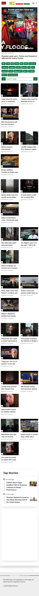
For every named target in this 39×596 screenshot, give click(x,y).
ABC (26, 64)
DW (12, 64)
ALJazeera (32, 64)
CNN (8, 64)
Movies (4, 75)
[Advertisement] (19, 583)
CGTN (16, 64)
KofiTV (11, 71)
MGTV (25, 71)
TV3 (29, 67)
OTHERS (31, 71)
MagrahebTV (18, 71)
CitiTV (18, 67)
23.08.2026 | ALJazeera (7, 151)
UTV (33, 67)
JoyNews (12, 67)
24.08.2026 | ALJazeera (7, 103)
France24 (5, 67)
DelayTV (4, 71)
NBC (21, 64)
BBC (3, 64)
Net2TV (24, 67)
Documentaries (12, 75)
